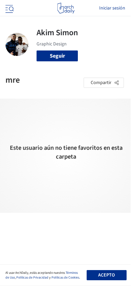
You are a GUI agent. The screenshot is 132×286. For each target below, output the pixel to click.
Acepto (106, 275)
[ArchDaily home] (65, 8)
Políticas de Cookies (65, 277)
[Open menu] (9, 8)
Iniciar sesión (112, 8)
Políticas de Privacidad (32, 277)
